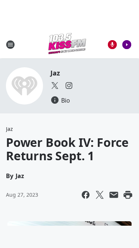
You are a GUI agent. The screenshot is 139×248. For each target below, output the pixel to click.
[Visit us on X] (54, 85)
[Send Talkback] (112, 44)
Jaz (55, 72)
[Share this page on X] (100, 195)
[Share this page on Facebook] (85, 195)
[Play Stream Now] (126, 44)
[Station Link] (67, 44)
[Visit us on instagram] (68, 85)
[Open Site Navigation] (10, 44)
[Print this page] (128, 195)
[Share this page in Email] (114, 195)
